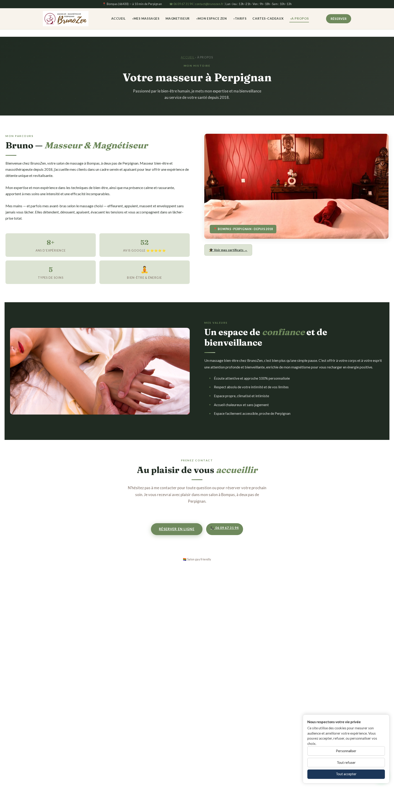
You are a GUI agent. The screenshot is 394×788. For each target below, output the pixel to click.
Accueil (118, 18)
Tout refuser (346, 762)
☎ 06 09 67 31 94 (181, 4)
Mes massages (147, 18)
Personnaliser (346, 751)
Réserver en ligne (176, 529)
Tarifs (240, 18)
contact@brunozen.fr (209, 4)
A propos (300, 18)
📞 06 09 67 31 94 (224, 528)
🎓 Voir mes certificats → (228, 250)
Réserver (339, 18)
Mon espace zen (212, 18)
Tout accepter (346, 774)
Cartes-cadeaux (267, 18)
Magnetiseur (178, 18)
